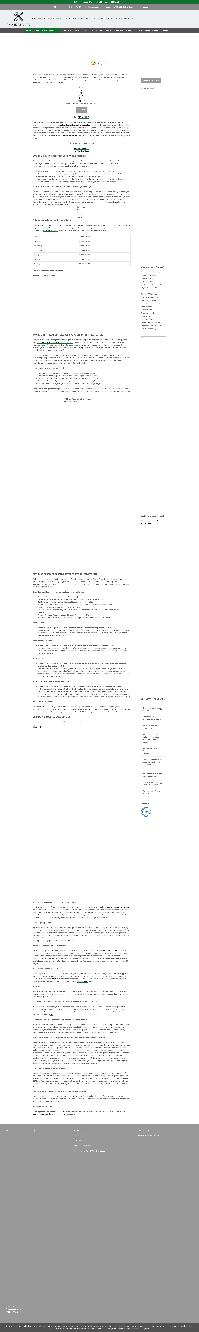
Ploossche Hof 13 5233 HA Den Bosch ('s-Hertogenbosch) (126, 7)
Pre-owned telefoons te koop (68, 706)
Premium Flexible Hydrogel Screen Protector (55, 342)
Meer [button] (165, 30)
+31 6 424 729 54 (74, 7)
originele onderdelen (60, 204)
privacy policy (59, 1114)
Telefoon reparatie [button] (46, 30)
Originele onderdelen (147, 30)
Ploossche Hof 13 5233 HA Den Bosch (89, 1151)
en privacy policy (134, 1328)
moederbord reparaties (108, 950)
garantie (97, 179)
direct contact (82, 981)
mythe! (53, 979)
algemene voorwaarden (42, 1114)
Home (28, 30)
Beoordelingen (124, 30)
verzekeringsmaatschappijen (117, 907)
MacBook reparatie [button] (74, 30)
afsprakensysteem (50, 230)
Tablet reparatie (100, 30)
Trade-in (88, 722)
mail (75, 135)
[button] (153, 709)
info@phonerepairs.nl (92, 7)
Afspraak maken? (151, 80)
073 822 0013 (58, 7)
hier (51, 1014)
